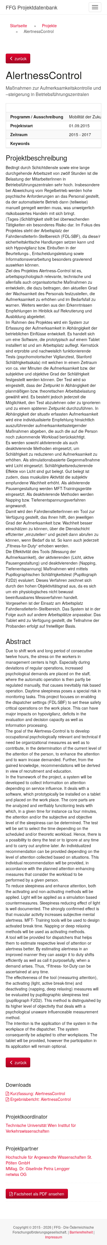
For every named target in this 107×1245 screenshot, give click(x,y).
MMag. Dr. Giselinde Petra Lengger (38, 1168)
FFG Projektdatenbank (31, 7)
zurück (20, 58)
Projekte (49, 25)
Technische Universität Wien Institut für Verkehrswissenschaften (41, 1128)
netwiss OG (16, 1174)
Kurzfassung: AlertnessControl (37, 1093)
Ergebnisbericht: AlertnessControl (40, 1099)
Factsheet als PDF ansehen (38, 1194)
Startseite (18, 25)
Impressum (53, 1236)
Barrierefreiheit (81, 1232)
